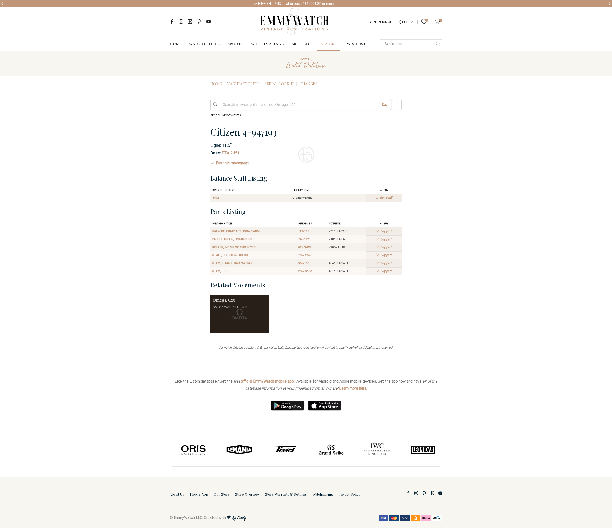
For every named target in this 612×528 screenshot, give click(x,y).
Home (176, 43)
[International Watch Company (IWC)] (374, 450)
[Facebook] (172, 21)
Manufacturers (243, 83)
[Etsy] (190, 21)
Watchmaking (266, 43)
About (234, 43)
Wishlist (356, 43)
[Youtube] (208, 21)
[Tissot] (283, 450)
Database (327, 43)
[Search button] (438, 44)
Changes (308, 83)
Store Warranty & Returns (286, 494)
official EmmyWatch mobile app (267, 381)
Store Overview (247, 494)
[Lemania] (237, 450)
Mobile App (199, 494)
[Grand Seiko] (329, 450)
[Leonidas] (420, 450)
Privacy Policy (349, 494)
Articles (300, 43)
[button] (2, 3)
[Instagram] (181, 21)
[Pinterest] (199, 21)
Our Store (222, 494)
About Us (177, 494)
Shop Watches (348, 4)
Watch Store (203, 43)
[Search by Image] (385, 104)
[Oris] (191, 450)
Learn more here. (353, 388)
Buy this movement (232, 163)
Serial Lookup (279, 83)
